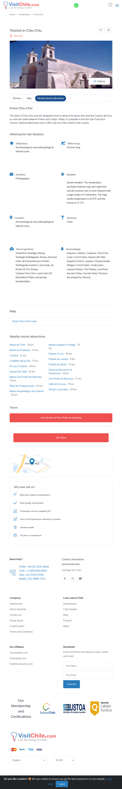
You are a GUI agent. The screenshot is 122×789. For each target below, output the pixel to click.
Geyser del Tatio (18, 371)
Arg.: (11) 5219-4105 (31, 574)
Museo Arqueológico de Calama (27, 391)
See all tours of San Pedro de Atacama (61, 417)
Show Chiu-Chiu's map (24, 321)
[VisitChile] (20, 5)
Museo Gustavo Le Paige (62, 345)
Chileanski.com (18, 658)
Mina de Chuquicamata (22, 386)
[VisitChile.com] (33, 737)
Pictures (67, 620)
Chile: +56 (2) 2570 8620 (34, 566)
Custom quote (17, 626)
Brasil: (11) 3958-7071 (32, 578)
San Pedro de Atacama (61, 378)
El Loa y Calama (18, 366)
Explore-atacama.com (21, 664)
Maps (66, 626)
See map (18, 36)
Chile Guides (70, 609)
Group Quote (16, 620)
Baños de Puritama (20, 350)
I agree (61, 784)
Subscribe (71, 684)
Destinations (24, 14)
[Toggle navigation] (117, 5)
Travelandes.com (19, 652)
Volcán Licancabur (58, 389)
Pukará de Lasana (58, 359)
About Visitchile (18, 609)
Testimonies (16, 604)
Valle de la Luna (57, 384)
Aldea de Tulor (17, 345)
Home (12, 14)
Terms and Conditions (21, 631)
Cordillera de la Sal (20, 361)
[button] (110, 6)
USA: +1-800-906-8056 (33, 570)
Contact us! (16, 615)
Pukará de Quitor (58, 364)
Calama (14, 355)
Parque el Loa (56, 353)
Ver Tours (61, 437)
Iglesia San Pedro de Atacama (26, 377)
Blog (65, 615)
